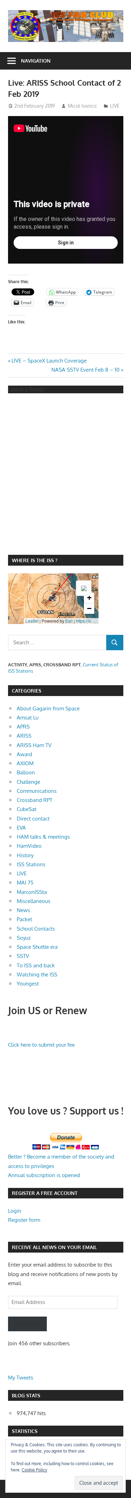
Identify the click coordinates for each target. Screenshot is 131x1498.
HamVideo (29, 846)
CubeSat (26, 809)
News (23, 910)
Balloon (26, 772)
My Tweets (20, 1377)
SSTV (23, 956)
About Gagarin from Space (48, 708)
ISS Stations (31, 864)
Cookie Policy (34, 1469)
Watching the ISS (37, 974)
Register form (24, 1220)
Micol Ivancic (82, 106)
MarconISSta (32, 892)
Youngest (28, 983)
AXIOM (25, 763)
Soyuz (24, 937)
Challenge (28, 782)
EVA (21, 827)
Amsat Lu (27, 717)
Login (14, 1210)
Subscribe (27, 1323)
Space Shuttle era (37, 947)
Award (24, 754)
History (25, 855)
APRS (23, 726)
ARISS (24, 735)
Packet (24, 919)
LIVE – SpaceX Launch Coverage (49, 360)
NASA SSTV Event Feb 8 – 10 (85, 369)
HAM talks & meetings (43, 836)
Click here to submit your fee (41, 1044)
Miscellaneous (33, 901)
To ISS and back (36, 965)
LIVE (114, 106)
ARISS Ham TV (34, 745)
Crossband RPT (34, 800)
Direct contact (33, 818)
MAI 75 (25, 882)
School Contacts (36, 928)
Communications (37, 791)
